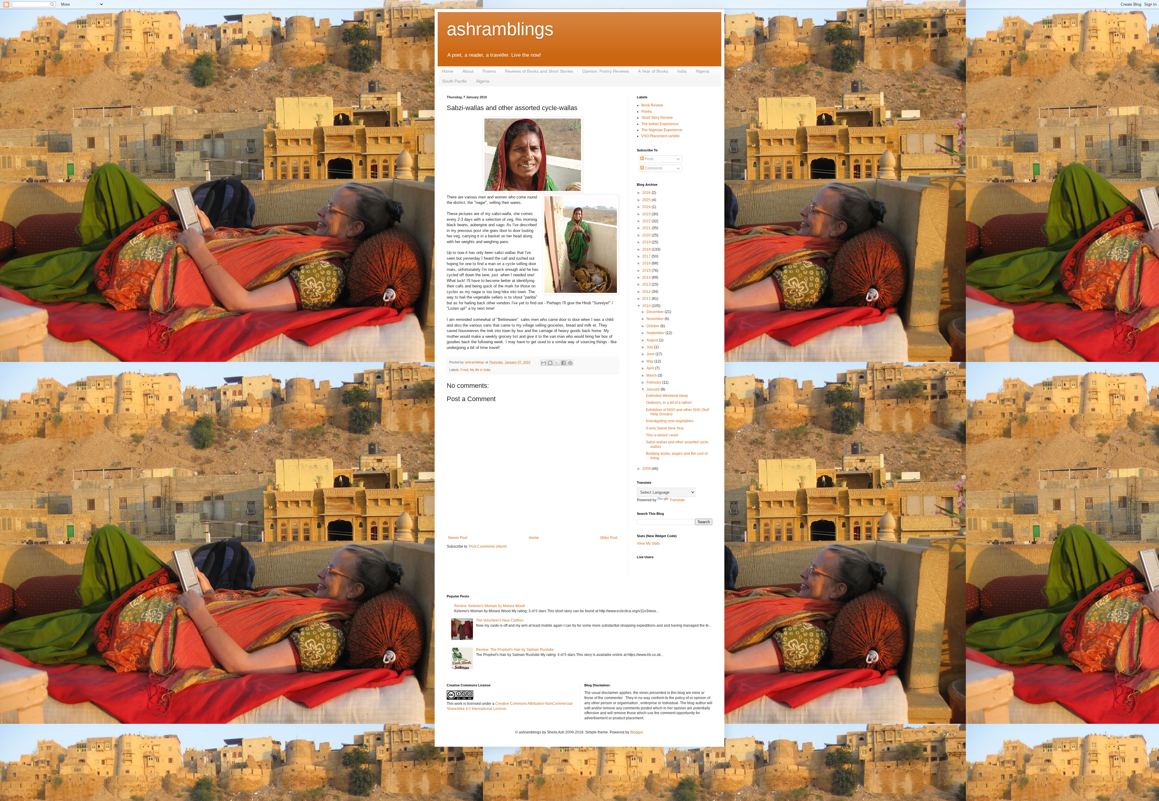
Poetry (646, 111)
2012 (647, 292)
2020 (647, 235)
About (468, 71)
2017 (647, 256)
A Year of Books (653, 71)
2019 (647, 242)
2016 (647, 263)
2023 (647, 214)
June (651, 354)
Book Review (652, 105)
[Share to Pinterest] (570, 363)
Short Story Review (657, 118)
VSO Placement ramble (660, 136)
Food (464, 370)
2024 (647, 207)
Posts (649, 159)
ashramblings (500, 29)
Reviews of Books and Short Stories (539, 71)
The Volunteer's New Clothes (499, 620)
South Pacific (454, 81)
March (652, 375)
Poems (489, 71)
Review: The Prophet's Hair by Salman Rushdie (515, 649)
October (653, 326)
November (656, 319)
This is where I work (662, 435)
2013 (647, 284)
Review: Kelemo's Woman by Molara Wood (489, 606)
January (654, 389)
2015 (647, 270)
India (682, 71)
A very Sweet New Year (665, 428)
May (650, 361)
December (656, 312)
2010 (647, 306)
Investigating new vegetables (670, 421)
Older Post (608, 538)
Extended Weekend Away (667, 396)
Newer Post (457, 538)
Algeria (482, 81)
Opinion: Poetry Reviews (605, 71)
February (654, 382)
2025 (647, 200)
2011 (647, 298)
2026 (647, 193)
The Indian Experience (659, 124)
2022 (647, 221)
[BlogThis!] (550, 363)
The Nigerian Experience (661, 130)
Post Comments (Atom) (488, 546)
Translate (677, 500)
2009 (647, 469)
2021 (647, 228)
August (653, 340)
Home (447, 71)
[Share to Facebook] (563, 363)
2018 (647, 249)
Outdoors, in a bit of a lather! (669, 402)
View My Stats (648, 543)
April (651, 368)
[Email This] (544, 363)
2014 (647, 277)
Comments (653, 168)
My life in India (480, 370)
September (656, 333)
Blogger (636, 732)
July (650, 347)
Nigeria (702, 71)
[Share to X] (557, 363)
